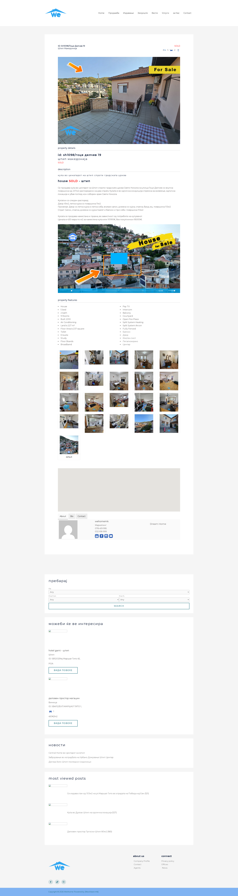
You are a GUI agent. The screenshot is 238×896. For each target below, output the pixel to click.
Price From (52, 596)
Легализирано (130, 341)
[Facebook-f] (50, 882)
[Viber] (63, 882)
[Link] (57, 882)
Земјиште (143, 13)
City (50, 588)
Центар (126, 344)
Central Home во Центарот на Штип (67, 753)
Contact (187, 13)
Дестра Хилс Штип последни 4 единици (70, 762)
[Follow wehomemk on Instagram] (106, 536)
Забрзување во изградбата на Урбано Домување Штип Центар (81, 757)
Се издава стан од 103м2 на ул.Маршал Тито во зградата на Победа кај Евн (105, 793)
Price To (121, 596)
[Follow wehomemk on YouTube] (111, 536)
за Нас (176, 13)
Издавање (128, 13)
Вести (155, 13)
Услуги (165, 13)
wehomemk (102, 521)
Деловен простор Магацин (64, 698)
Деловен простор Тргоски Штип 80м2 (87, 831)
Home (101, 13)
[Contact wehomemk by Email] (97, 536)
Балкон (126, 332)
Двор (125, 335)
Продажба (113, 13)
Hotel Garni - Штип (59, 650)
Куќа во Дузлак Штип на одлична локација (89, 812)
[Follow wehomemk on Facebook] (101, 536)
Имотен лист (129, 338)
